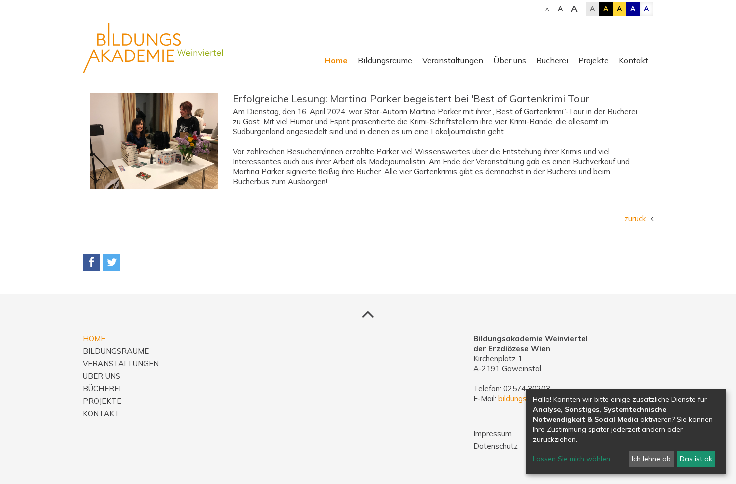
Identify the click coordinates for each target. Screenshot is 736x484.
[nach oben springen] (368, 314)
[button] (91, 263)
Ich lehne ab (651, 459)
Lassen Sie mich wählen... (574, 459)
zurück (635, 219)
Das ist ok (696, 459)
